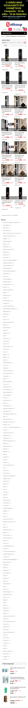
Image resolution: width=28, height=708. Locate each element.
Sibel (4, 416)
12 (15, 42)
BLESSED (5, 457)
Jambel (4, 325)
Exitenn (5, 292)
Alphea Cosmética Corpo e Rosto (11, 233)
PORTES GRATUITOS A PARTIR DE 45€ (14, 16)
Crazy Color (6, 473)
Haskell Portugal (7, 508)
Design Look (6, 478)
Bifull (4, 454)
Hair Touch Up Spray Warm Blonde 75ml (7, 63)
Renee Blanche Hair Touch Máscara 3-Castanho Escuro (19, 111)
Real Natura (6, 387)
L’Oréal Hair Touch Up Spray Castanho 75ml (7, 86)
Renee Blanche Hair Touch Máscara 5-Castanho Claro (19, 134)
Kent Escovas (6, 535)
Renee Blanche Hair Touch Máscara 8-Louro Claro (19, 179)
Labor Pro (5, 338)
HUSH (4, 516)
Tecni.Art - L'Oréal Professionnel (11, 427)
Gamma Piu (6, 295)
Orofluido (5, 368)
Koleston (5, 333)
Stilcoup (5, 424)
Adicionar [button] (9, 59)
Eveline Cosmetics (7, 290)
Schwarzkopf (6, 405)
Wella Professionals (8, 441)
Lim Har (5, 543)
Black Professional (7, 249)
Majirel (4, 354)
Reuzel (4, 397)
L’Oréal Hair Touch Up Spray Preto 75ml (20, 201)
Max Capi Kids (6, 562)
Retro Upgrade (6, 395)
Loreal (4, 349)
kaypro (4, 532)
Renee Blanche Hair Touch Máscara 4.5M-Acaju (7, 134)
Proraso (5, 597)
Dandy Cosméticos (7, 263)
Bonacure (5, 255)
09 (12, 42)
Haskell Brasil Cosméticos (9, 308)
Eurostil (5, 494)
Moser (4, 360)
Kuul (4, 335)
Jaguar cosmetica (7, 322)
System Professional (8, 632)
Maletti (5, 357)
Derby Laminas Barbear (9, 271)
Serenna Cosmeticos (8, 408)
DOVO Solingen (7, 279)
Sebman (5, 613)
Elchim (4, 484)
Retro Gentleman (7, 392)
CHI (4, 468)
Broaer (5, 459)
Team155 (5, 640)
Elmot (4, 486)
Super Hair (5, 629)
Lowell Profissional (7, 554)
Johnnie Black (6, 327)
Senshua (5, 618)
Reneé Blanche (6, 389)
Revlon (4, 605)
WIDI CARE (6, 654)
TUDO (18, 42)
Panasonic (5, 376)
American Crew (7, 446)
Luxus (4, 352)
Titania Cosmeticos (8, 432)
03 (7, 42)
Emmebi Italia (6, 281)
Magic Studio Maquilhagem (9, 559)
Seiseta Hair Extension (8, 616)
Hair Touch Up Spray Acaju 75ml (20, 63)
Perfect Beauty (6, 592)
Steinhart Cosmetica (8, 422)
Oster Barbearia (7, 373)
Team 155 (5, 637)
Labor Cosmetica (7, 538)
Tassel (4, 635)
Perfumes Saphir (7, 381)
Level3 (4, 540)
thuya (4, 645)
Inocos (4, 319)
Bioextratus (6, 246)
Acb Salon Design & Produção (10, 222)
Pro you (5, 384)
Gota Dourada (6, 300)
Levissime (5, 341)
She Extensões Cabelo (8, 414)
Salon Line (5, 608)
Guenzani (5, 303)
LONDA (5, 548)
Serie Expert (6, 411)
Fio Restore (6, 503)
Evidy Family (6, 500)
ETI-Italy (5, 492)
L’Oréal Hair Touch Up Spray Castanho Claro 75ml (20, 87)
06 (10, 42)
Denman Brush (7, 268)
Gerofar (5, 298)
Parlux (4, 379)
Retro (4, 602)
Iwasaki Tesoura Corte (8, 521)
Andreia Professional (8, 236)
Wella (4, 648)
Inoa (4, 317)
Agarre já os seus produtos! (14, 18)
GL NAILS (5, 505)
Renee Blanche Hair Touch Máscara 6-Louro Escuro (19, 157)
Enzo (4, 489)
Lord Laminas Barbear (8, 551)
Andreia (5, 449)
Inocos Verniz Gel (7, 519)
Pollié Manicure (7, 594)
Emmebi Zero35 (7, 284)
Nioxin (4, 575)
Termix (5, 430)
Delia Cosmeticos (7, 265)
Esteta (4, 287)
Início (2, 36)
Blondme (5, 252)
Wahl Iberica (6, 438)
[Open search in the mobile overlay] (6, 29)
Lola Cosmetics (7, 346)
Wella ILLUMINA (7, 651)
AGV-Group (6, 230)
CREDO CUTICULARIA (8, 476)
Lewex (4, 343)
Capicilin (5, 462)
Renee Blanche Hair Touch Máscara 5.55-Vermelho (7, 157)
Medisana (5, 565)
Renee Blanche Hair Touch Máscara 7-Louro (6, 179)
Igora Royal (6, 311)
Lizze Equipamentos (8, 546)
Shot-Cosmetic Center (8, 621)
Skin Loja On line (7, 419)
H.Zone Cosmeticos (8, 306)
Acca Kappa (6, 225)
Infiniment (5, 314)
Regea (4, 600)
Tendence (5, 643)
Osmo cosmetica (7, 370)
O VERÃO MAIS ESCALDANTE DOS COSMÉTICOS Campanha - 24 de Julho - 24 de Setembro (14, 8)
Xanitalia (5, 656)
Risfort (4, 403)
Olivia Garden (6, 583)
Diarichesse (6, 273)
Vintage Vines (6, 435)
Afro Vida (5, 228)
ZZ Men (5, 659)
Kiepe (4, 330)
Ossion (5, 589)
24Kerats (5, 443)
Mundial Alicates (7, 362)
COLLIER (5, 470)
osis (4, 586)
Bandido (5, 451)
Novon (4, 581)
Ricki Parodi (6, 400)
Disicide (5, 276)
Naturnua (5, 570)
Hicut (4, 513)
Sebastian (5, 610)
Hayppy (5, 511)
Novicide (5, 578)
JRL (4, 524)
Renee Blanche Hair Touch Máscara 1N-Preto (6, 111)
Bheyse (5, 244)
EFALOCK (5, 481)
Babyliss (5, 238)
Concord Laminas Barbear (9, 260)
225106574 (19, 30)
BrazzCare (5, 257)
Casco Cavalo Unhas (8, 465)
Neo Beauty (6, 573)
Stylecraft (5, 627)
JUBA (4, 527)
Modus (5, 567)
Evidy (4, 497)
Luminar (5, 556)
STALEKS (5, 624)
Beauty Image (6, 241)
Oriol (4, 365)
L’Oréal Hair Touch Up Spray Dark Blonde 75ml (7, 202)
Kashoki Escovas (7, 530)
